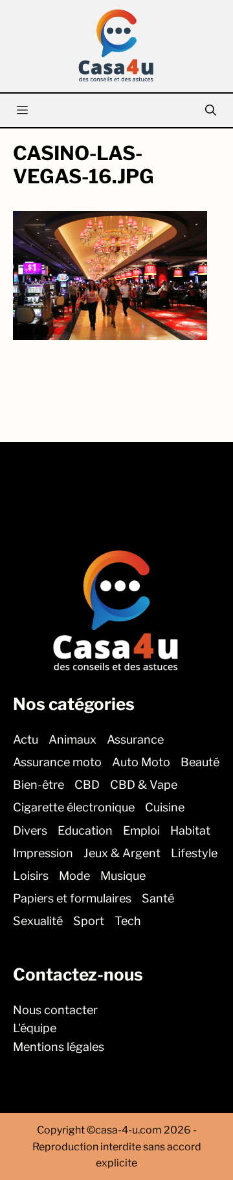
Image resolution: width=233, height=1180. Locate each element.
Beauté (200, 762)
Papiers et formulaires (72, 898)
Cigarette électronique (74, 807)
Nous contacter (55, 1009)
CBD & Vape (143, 784)
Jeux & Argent (122, 852)
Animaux (72, 739)
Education (85, 830)
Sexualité (38, 921)
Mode (74, 875)
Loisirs (31, 875)
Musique (123, 875)
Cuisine (164, 807)
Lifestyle (194, 852)
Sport (88, 921)
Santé (158, 898)
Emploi (141, 830)
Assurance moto (57, 762)
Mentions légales (58, 1046)
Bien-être (38, 784)
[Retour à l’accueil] (116, 45)
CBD (87, 784)
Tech (128, 921)
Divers (30, 830)
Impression (43, 852)
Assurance (135, 739)
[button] (210, 110)
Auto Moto (141, 762)
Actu (25, 739)
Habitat (190, 830)
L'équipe (34, 1028)
